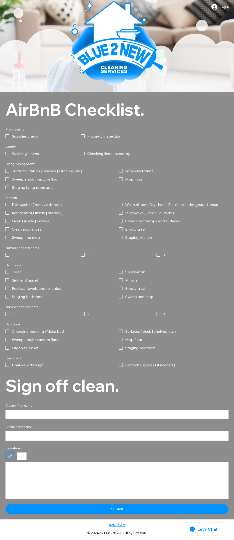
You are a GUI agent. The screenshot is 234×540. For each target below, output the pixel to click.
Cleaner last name (18, 427)
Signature (12, 448)
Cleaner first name (18, 405)
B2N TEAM (117, 525)
